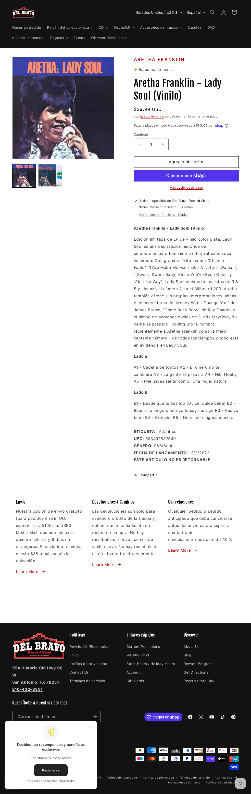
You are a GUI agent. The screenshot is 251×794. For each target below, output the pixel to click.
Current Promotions (143, 646)
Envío (74, 655)
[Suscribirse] (94, 716)
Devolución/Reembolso (89, 646)
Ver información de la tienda (163, 214)
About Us (192, 646)
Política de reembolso (122, 777)
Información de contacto (183, 782)
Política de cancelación (222, 782)
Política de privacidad (158, 777)
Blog (187, 655)
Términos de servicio (87, 681)
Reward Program (198, 664)
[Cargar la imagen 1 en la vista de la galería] (24, 175)
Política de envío (227, 777)
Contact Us (79, 672)
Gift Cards (135, 681)
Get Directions (196, 672)
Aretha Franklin (159, 59)
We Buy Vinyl (137, 655)
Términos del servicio (194, 777)
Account (133, 672)
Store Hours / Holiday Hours (150, 664)
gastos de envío (152, 116)
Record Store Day (199, 681)
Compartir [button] (148, 475)
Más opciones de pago (186, 187)
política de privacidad (88, 664)
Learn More (27, 571)
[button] (70, 27)
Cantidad (141, 134)
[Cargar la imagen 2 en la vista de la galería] (50, 175)
